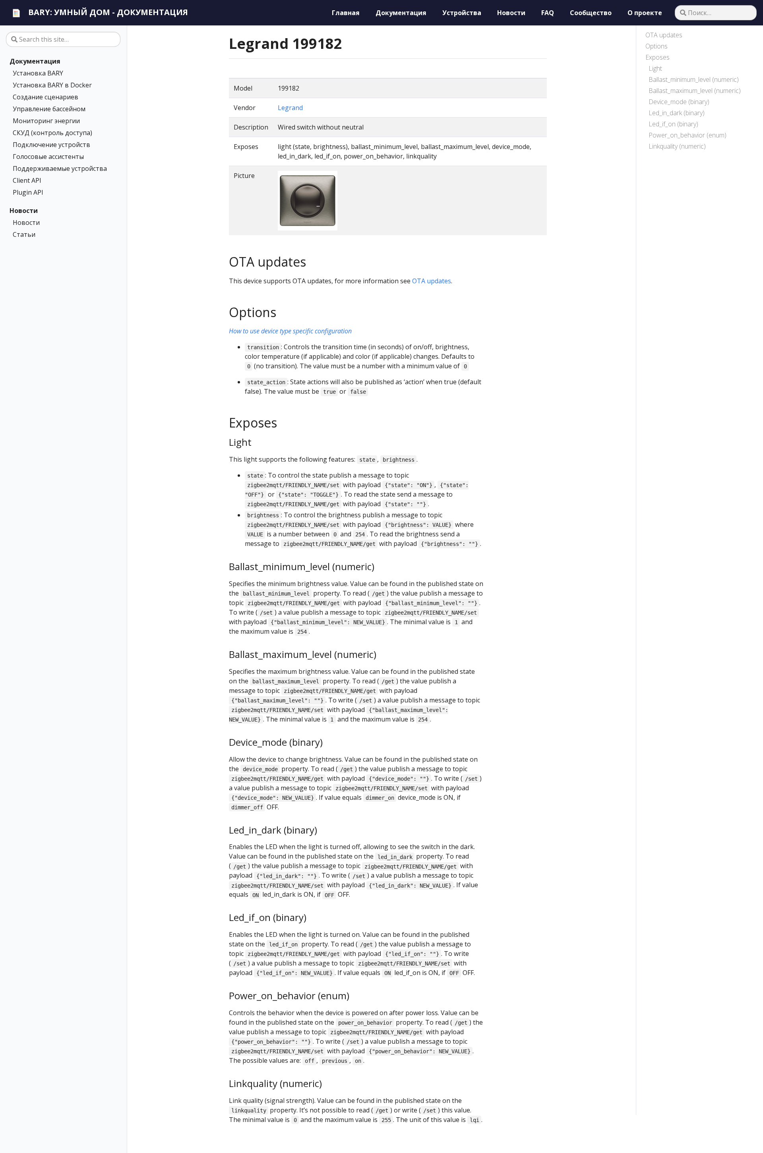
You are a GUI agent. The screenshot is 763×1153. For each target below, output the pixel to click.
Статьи (24, 234)
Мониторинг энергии (46, 120)
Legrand (290, 107)
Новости (24, 210)
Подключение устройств (51, 144)
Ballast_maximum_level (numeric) (695, 90)
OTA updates (663, 35)
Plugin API (28, 192)
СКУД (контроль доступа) (52, 132)
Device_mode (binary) (679, 101)
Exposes (657, 57)
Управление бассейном (49, 108)
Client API (27, 180)
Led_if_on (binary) (673, 124)
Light (655, 68)
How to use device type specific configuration (290, 331)
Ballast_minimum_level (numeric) (694, 79)
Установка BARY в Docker (52, 85)
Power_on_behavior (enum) (687, 135)
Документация (35, 61)
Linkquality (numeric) (677, 146)
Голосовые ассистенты (48, 156)
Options (656, 46)
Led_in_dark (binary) (677, 112)
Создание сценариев (45, 97)
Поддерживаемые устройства (60, 168)
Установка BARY (38, 73)
